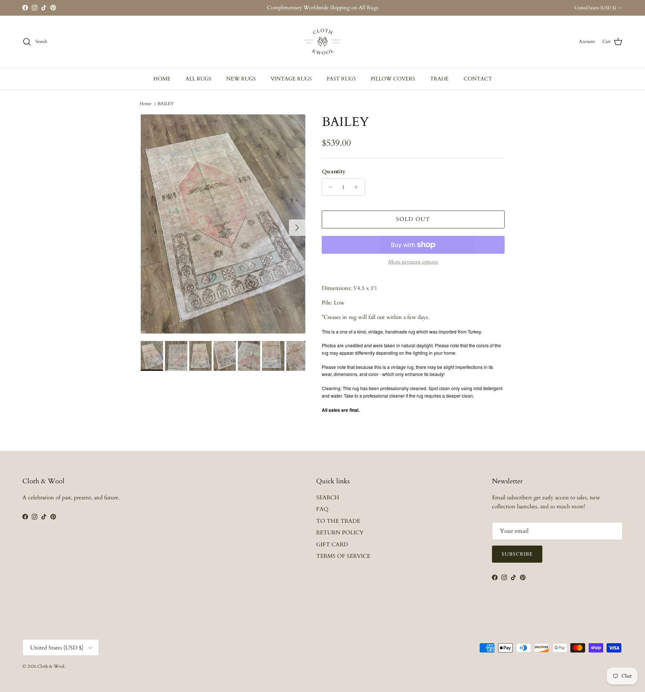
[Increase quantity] (358, 187)
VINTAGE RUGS (291, 78)
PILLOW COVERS (393, 78)
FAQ (322, 509)
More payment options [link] (413, 262)
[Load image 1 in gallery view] (223, 224)
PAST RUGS (341, 78)
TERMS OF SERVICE (343, 556)
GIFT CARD (332, 544)
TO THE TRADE (338, 521)
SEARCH (327, 497)
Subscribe (517, 554)
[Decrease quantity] (328, 187)
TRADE (439, 78)
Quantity (334, 171)
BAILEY (166, 104)
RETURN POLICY (340, 532)
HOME (162, 78)
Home (145, 104)
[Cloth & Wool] (322, 41)
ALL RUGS (198, 78)
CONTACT (478, 78)
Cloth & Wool (50, 666)
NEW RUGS (241, 78)
